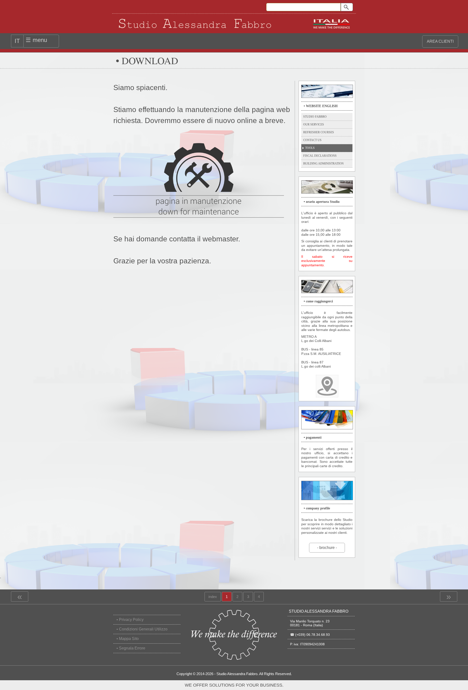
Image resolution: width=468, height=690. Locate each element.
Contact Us (312, 140)
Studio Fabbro (315, 116)
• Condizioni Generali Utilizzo (142, 629)
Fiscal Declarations (320, 155)
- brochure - (327, 548)
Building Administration (323, 163)
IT (17, 41)
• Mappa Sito (128, 639)
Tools (310, 148)
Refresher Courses (318, 132)
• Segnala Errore (131, 648)
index (212, 595)
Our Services (313, 124)
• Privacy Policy (130, 620)
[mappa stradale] (327, 386)
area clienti (440, 41)
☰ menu (36, 40)
